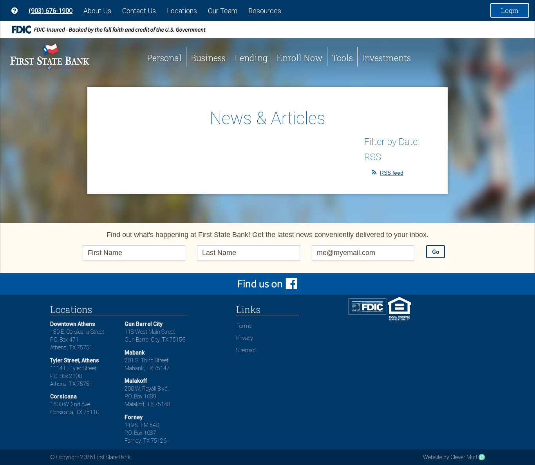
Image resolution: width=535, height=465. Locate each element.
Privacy (244, 338)
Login (510, 10)
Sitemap (246, 350)
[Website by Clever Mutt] (482, 457)
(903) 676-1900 (50, 10)
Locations (182, 11)
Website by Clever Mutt (450, 457)
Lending (251, 57)
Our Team (222, 11)
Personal (164, 57)
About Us (97, 11)
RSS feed (391, 173)
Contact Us (139, 11)
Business (208, 57)
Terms (244, 326)
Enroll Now (300, 57)
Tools (342, 57)
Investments (386, 57)
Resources (264, 11)
